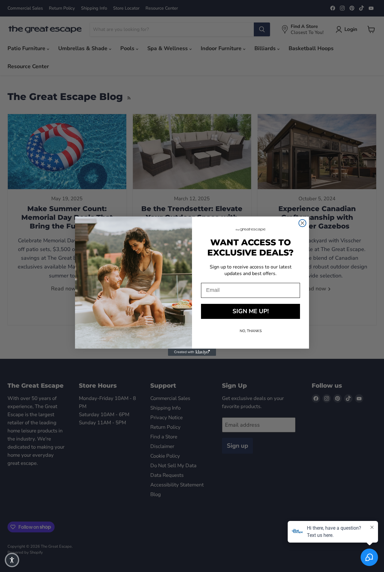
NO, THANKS (251, 330)
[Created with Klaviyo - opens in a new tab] (192, 352)
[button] (12, 560)
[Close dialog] (302, 223)
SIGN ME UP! (250, 311)
